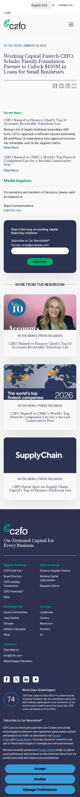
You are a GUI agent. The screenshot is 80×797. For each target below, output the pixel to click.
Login (7, 12)
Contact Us (65, 5)
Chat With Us (11, 649)
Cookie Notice (23, 739)
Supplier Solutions (15, 565)
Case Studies (11, 617)
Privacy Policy (47, 749)
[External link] (55, 85)
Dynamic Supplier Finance (55, 570)
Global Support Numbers (18, 661)
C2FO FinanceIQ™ (14, 591)
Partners (45, 629)
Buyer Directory (13, 576)
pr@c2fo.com (12, 210)
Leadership (46, 612)
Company (46, 606)
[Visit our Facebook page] (7, 679)
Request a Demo (50, 585)
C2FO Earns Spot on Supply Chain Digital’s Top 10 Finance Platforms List (40, 488)
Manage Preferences (40, 790)
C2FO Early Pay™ (13, 570)
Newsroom (46, 623)
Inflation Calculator (15, 629)
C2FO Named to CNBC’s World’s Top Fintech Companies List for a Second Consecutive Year (40, 160)
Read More (11, 147)
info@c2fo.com (13, 655)
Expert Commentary (16, 612)
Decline (40, 779)
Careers (44, 617)
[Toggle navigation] (71, 24)
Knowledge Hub (13, 606)
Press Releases (50, 336)
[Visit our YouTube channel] (36, 679)
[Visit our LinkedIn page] (26, 679)
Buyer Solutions (49, 565)
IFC (42, 634)
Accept (40, 769)
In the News (13, 45)
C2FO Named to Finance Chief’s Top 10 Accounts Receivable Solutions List (35, 122)
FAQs (7, 597)
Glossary (9, 623)
